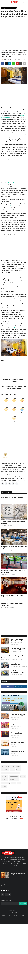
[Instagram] (6, 894)
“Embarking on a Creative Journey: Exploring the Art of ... (14, 880)
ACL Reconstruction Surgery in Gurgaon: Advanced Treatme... (13, 656)
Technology (4, 776)
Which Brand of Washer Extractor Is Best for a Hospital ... (14, 547)
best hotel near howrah (7, 369)
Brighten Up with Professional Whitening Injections (14, 380)
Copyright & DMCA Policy (19, 918)
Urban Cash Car (14, 674)
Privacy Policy (21, 915)
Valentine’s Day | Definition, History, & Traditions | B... (17, 640)
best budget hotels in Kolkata (18, 327)
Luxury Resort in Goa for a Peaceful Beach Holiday (13, 498)
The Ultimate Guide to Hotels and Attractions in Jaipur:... (18, 723)
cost (3, 766)
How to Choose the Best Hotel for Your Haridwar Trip (12, 604)
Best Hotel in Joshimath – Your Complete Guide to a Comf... (12, 596)
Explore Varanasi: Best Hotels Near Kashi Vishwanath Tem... (18, 714)
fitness (19, 783)
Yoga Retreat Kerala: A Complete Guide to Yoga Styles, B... (13, 571)
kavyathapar (13, 651)
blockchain (11, 773)
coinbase (12, 779)
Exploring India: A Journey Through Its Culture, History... (18, 741)
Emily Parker (3, 525)
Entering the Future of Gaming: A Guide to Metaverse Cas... (13, 884)
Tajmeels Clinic (5, 770)
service (17, 773)
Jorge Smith (3, 607)
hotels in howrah (5, 363)
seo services (4, 779)
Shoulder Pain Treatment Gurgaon (8, 659)
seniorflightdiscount (15, 666)
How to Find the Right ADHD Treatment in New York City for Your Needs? (14, 387)
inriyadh (18, 766)
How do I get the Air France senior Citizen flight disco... (17, 663)
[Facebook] (2, 894)
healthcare (4, 773)
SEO (17, 779)
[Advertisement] (14, 33)
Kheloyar (4, 786)
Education (22, 776)
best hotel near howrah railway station (10, 366)
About (3, 918)
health (7, 766)
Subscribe (23, 903)
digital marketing (6, 783)
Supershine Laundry (5, 550)
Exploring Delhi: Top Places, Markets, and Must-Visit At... (18, 750)
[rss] (9, 894)
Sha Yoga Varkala (4, 574)
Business (18, 770)
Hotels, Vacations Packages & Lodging (9, 8)
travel (12, 766)
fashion (12, 770)
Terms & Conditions (12, 915)
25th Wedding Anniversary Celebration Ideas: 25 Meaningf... (14, 522)
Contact (4, 915)
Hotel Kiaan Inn (7, 59)
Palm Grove (3, 501)
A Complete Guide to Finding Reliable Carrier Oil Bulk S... (18, 649)
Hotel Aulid (3, 599)
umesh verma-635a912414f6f (16, 642)
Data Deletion (9, 918)
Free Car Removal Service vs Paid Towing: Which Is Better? (18, 671)
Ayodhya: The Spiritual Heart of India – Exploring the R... (18, 732)
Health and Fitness (13, 776)
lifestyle (13, 783)
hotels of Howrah (13, 182)
